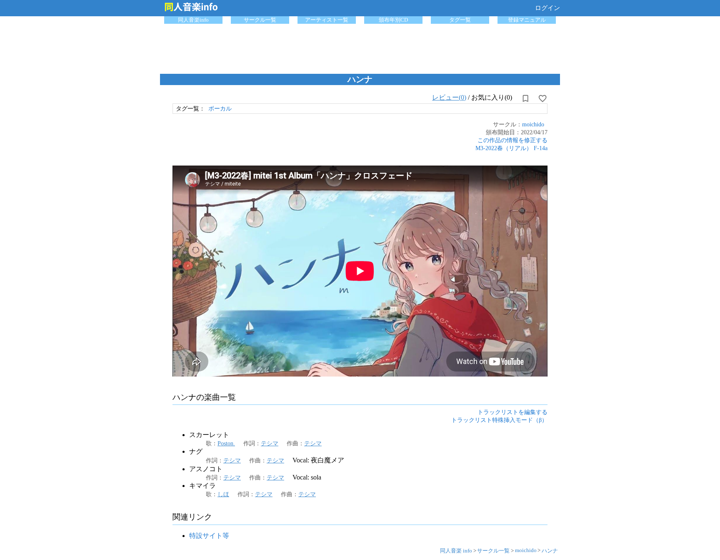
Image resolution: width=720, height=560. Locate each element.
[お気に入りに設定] (543, 98)
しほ (223, 494)
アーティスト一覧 (326, 20)
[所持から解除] (525, 98)
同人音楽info (193, 20)
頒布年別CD (393, 20)
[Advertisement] (360, 46)
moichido (533, 124)
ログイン (547, 8)
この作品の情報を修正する (513, 140)
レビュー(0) (449, 97)
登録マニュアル (527, 20)
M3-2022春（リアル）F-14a (511, 148)
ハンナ (550, 550)
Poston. (226, 443)
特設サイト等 (209, 535)
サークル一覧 (260, 20)
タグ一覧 (460, 20)
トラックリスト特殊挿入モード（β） (499, 420)
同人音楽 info (456, 550)
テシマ (269, 443)
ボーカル (220, 108)
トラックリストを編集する (513, 412)
